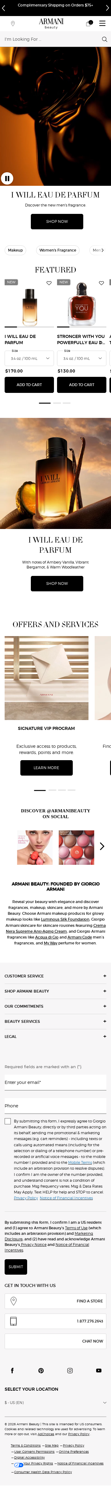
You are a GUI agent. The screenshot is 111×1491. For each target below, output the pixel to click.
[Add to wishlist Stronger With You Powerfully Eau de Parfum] (101, 283)
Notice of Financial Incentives (80, 1463)
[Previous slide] (11, 342)
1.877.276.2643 (90, 1321)
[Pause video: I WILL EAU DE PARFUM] (7, 178)
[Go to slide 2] (57, 403)
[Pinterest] (41, 1370)
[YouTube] (98, 1370)
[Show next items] (102, 250)
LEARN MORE (46, 767)
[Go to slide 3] (67, 403)
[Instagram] (70, 1370)
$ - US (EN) (14, 1402)
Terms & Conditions (26, 1445)
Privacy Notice (33, 1244)
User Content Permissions (34, 1451)
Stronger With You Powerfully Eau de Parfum (81, 340)
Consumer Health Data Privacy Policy (43, 1472)
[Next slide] (100, 342)
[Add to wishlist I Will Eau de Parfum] (49, 283)
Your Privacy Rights (38, 1463)
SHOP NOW (57, 221)
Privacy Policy (78, 1434)
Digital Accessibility (29, 1457)
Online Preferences (74, 1451)
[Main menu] (102, 23)
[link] (88, 23)
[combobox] (53, 39)
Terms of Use (76, 1228)
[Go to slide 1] (44, 403)
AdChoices (46, 1434)
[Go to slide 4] (71, 790)
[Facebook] (12, 1370)
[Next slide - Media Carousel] (101, 846)
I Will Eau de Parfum (20, 340)
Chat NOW (92, 1341)
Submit (16, 1266)
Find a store (90, 1301)
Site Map (52, 1445)
